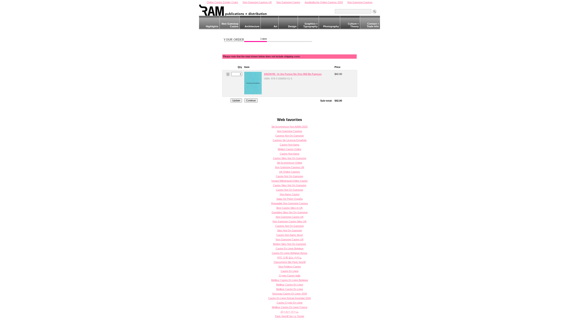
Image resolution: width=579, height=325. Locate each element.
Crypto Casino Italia (289, 275)
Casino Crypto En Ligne (290, 302)
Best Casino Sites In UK (289, 208)
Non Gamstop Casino (230, 25)
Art (275, 26)
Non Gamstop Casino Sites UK (289, 221)
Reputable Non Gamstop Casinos (289, 203)
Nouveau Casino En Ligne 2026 (289, 293)
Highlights (212, 26)
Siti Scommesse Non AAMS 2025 (289, 126)
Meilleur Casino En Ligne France (289, 307)
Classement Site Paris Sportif (290, 262)
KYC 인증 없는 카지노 (289, 257)
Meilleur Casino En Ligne (289, 284)
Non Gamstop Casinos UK (289, 167)
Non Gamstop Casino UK (290, 217)
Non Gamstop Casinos (289, 131)
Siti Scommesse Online (289, 162)
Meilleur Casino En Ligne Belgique (289, 280)
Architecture (252, 26)
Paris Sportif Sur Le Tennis (289, 316)
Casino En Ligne (290, 271)
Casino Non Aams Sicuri (289, 235)
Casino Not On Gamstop (289, 176)
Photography (331, 26)
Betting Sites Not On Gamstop (289, 244)
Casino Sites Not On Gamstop (289, 158)
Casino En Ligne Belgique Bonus (289, 253)
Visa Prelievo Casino (289, 266)
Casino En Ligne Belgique (290, 248)
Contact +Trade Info (373, 25)
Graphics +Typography (310, 25)
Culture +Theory (353, 25)
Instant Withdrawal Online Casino (289, 180)
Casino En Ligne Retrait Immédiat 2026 (289, 298)
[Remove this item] (227, 74)
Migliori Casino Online (289, 149)
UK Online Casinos (289, 171)
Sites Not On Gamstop (289, 230)
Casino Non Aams (289, 144)
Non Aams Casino (289, 194)
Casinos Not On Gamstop (289, 135)
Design (292, 26)
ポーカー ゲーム (289, 311)
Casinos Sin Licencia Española (289, 140)
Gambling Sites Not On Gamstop (290, 212)
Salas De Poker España (289, 198)
